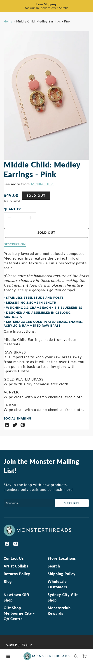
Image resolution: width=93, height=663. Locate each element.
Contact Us (14, 558)
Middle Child (42, 184)
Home (8, 21)
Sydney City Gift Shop (63, 597)
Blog (8, 581)
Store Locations (62, 558)
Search (54, 566)
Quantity (12, 209)
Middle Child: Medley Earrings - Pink (43, 21)
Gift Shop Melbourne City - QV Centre (19, 613)
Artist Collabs (16, 566)
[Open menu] (8, 656)
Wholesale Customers (57, 584)
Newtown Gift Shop (17, 597)
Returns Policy (17, 574)
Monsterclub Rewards (59, 610)
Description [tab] (15, 244)
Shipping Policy (62, 574)
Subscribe (72, 503)
